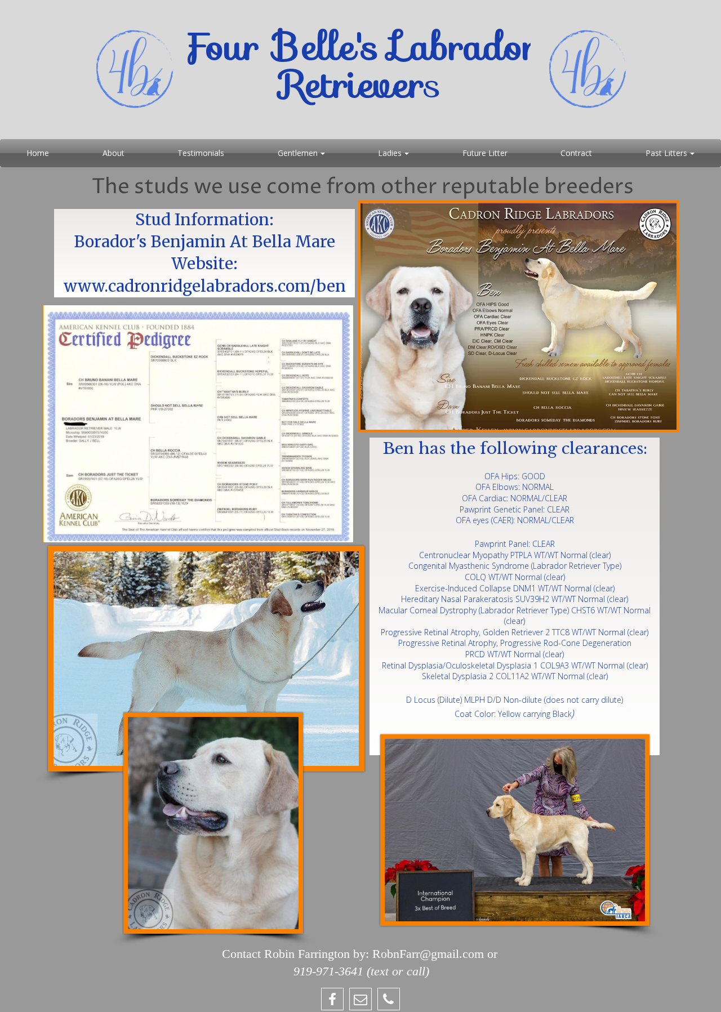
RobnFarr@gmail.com (428, 954)
